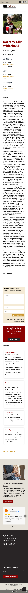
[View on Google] (6, 510)
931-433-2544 (6, 2)
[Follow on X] (23, 2)
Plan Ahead (14, 339)
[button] (3, 516)
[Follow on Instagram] (26, 2)
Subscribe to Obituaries (10, 576)
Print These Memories (9, 451)
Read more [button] (8, 521)
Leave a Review (8, 501)
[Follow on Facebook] (20, 2)
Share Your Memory (18, 315)
